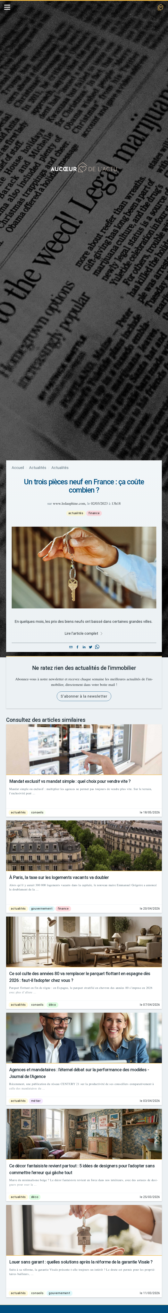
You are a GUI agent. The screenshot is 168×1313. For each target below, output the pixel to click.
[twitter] (90, 652)
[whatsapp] (97, 652)
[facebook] (77, 652)
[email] (71, 652)
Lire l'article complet (81, 639)
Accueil (18, 468)
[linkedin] (84, 652)
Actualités (39, 468)
